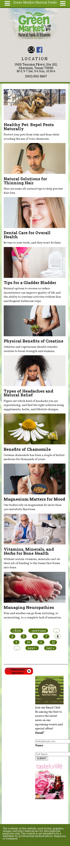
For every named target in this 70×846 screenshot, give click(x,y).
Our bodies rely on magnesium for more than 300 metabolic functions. (32, 507)
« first (16, 631)
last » (50, 648)
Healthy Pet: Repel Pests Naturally (29, 126)
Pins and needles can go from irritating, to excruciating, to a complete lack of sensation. (32, 615)
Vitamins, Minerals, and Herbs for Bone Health (29, 551)
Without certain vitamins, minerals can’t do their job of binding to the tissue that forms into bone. (32, 563)
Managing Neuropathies (29, 607)
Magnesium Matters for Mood (34, 499)
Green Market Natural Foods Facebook (39, 49)
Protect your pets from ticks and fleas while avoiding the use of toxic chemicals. (31, 137)
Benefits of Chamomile (27, 449)
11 (40, 642)
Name (39, 745)
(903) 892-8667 (36, 76)
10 (28, 642)
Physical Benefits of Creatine (33, 341)
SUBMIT (41, 758)
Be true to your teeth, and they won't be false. (32, 243)
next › (32, 648)
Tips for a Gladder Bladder (30, 282)
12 (53, 642)
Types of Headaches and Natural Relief (28, 393)
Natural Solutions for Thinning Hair (25, 180)
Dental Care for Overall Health (27, 234)
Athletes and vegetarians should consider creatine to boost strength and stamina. (31, 349)
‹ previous (38, 631)
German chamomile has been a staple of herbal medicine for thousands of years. (34, 457)
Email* (40, 733)
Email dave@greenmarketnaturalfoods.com (31, 49)
